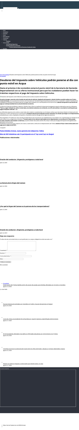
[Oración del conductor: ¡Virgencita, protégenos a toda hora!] (15, 156)
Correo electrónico (5, 256)
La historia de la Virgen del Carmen (12, 183)
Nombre (2, 253)
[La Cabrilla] (38, 27)
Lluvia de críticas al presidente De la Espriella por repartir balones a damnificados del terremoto (30, 319)
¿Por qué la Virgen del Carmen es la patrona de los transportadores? (24, 206)
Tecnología (5, 38)
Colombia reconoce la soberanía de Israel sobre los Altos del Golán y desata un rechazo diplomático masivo (34, 349)
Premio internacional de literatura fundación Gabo (22, 47)
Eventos (8, 41)
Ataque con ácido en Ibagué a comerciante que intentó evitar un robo (23, 364)
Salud (4, 35)
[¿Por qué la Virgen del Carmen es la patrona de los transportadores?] (15, 203)
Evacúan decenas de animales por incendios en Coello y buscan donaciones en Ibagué (27, 304)
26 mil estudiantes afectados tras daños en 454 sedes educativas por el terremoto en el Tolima (30, 334)
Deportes (5, 33)
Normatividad (6, 36)
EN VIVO (5, 48)
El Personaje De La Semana (13, 45)
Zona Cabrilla (6, 42)
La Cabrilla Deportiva (12, 44)
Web (1, 259)
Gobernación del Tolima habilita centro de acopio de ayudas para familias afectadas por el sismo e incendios (34, 285)
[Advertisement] (39, 62)
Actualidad (5, 32)
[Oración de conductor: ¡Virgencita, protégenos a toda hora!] (15, 226)
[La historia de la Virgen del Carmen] (15, 179)
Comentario (3, 250)
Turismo (5, 39)
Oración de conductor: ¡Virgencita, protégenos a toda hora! (21, 230)
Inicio (4, 30)
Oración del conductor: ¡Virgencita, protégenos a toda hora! (21, 159)
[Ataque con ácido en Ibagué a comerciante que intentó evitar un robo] (11, 362)
